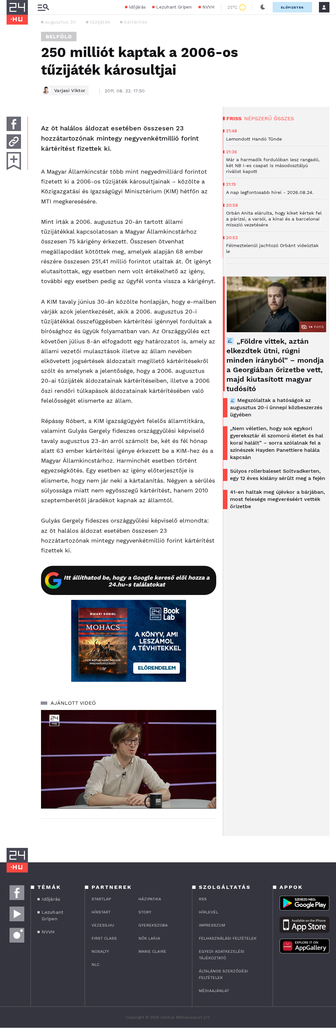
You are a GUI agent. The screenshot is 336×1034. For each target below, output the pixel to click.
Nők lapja (149, 938)
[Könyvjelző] (14, 161)
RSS (203, 899)
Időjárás (137, 7)
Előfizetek (292, 7)
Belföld (59, 36)
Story (144, 912)
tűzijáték (100, 22)
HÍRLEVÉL (208, 912)
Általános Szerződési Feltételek (223, 974)
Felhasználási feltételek (228, 938)
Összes (284, 118)
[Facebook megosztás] (14, 124)
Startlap (101, 899)
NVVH (208, 7)
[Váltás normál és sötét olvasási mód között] (263, 7)
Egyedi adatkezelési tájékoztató (221, 954)
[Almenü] (43, 7)
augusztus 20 (60, 22)
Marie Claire (152, 951)
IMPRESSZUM (212, 925)
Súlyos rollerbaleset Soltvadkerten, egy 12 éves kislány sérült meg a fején (277, 474)
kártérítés (135, 22)
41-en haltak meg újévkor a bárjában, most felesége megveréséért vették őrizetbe (277, 499)
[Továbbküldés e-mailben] (14, 141)
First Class (104, 938)
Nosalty (100, 951)
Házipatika (149, 899)
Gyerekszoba (153, 925)
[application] (128, 759)
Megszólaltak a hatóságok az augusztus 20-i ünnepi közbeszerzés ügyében (276, 407)
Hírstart (101, 912)
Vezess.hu (103, 925)
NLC (95, 964)
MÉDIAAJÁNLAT (214, 990)
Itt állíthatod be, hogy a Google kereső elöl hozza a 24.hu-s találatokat (136, 581)
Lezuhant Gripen (174, 7)
